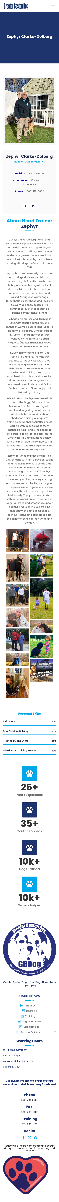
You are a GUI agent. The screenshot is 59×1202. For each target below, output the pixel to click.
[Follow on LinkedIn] (33, 206)
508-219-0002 (29, 1100)
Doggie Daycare (31, 1021)
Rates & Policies (30, 1032)
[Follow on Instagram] (35, 1137)
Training (30, 1016)
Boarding (31, 1011)
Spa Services (31, 1026)
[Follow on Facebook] (26, 206)
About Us (30, 1005)
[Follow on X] (29, 1137)
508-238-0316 (29, 1112)
